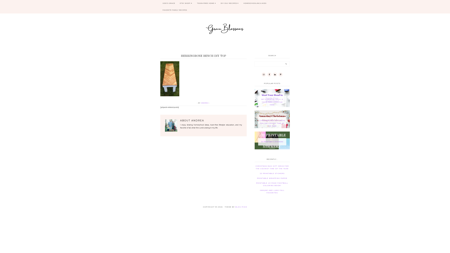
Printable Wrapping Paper (272, 178)
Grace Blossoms (225, 28)
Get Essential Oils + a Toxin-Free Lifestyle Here (272, 102)
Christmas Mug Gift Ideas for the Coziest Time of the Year (272, 123)
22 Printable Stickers (272, 142)
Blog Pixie (241, 207)
